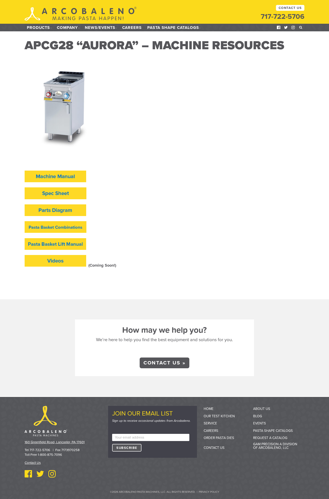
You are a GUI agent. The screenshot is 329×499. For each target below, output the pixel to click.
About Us (261, 409)
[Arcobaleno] (81, 14)
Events (259, 423)
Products (38, 27)
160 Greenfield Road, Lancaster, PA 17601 (55, 442)
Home (209, 409)
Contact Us (290, 8)
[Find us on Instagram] (293, 27)
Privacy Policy (209, 491)
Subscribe (126, 448)
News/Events (100, 27)
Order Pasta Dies (219, 438)
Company (67, 27)
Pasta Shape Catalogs (173, 27)
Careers (132, 27)
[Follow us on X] (286, 27)
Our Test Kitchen (219, 416)
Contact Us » (164, 363)
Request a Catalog (270, 438)
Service (210, 423)
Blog (257, 416)
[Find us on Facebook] (278, 27)
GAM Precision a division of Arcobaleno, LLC (275, 446)
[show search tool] (300, 27)
